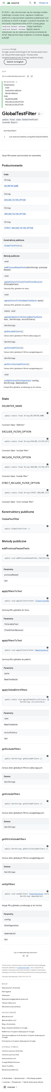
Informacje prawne (34, 1078)
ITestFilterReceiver (32, 282)
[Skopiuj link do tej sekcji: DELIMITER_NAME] (24, 406)
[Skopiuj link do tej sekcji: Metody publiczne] (28, 541)
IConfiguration (24, 380)
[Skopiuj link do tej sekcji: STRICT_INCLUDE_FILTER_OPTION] (42, 483)
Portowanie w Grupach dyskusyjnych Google (18, 1041)
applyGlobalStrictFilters (16, 317)
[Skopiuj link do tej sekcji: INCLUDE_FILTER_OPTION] (33, 457)
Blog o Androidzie (8, 1024)
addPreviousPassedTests (15, 267)
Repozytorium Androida (11, 988)
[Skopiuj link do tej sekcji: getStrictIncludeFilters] (28, 839)
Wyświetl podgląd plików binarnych (15, 999)
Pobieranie (6, 995)
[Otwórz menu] (3, 3)
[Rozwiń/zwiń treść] (16, 82)
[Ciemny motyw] (47, 413)
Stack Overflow (8, 1066)
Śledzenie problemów (10, 1070)
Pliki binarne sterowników (11, 1007)
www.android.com (9, 1058)
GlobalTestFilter (12, 246)
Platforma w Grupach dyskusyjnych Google (18, 1032)
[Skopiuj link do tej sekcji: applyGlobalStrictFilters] (29, 690)
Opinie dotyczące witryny (33, 1082)
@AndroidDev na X (9, 1020)
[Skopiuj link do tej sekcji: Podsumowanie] (25, 165)
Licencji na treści (23, 968)
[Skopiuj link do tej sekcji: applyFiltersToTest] (24, 591)
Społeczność (19, 1078)
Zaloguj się (43, 3)
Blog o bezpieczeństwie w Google (14, 1028)
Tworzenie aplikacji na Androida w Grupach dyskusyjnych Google (23, 1036)
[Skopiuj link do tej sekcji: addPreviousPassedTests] (31, 548)
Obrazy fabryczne (9, 1003)
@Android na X (7, 1016)
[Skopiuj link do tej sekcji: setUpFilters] (17, 884)
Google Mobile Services (11, 1062)
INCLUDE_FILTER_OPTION (15, 214)
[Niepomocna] (31, 76)
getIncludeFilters (12, 348)
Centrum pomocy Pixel (10, 1055)
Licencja (6, 1082)
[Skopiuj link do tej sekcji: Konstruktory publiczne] (36, 512)
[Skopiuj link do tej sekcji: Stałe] (11, 399)
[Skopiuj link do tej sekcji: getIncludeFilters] (22, 794)
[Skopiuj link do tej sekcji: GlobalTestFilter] (21, 519)
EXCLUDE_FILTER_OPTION (15, 200)
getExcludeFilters (12, 331)
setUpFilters (10, 380)
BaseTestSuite (30, 300)
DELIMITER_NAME (11, 186)
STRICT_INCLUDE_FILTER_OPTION (18, 228)
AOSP (4, 72)
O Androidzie (7, 1078)
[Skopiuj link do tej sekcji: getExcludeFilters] (23, 749)
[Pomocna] (28, 76)
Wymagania (6, 992)
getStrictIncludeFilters (15, 364)
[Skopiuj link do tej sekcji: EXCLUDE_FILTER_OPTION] (33, 432)
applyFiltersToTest (13, 282)
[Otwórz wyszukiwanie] (30, 2)
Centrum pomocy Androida (12, 1051)
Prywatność (16, 1082)
